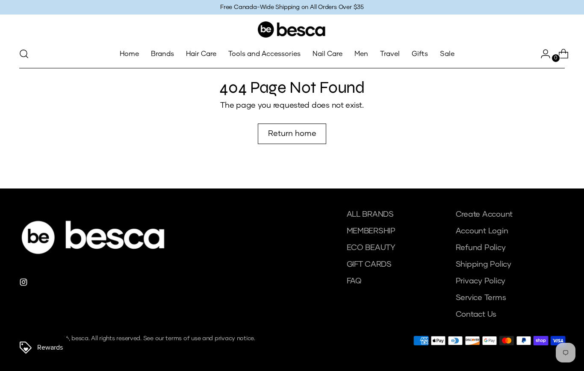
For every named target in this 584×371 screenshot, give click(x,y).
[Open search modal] (23, 53)
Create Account (484, 214)
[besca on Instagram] (24, 284)
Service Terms (481, 298)
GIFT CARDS (369, 264)
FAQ (354, 281)
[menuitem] (129, 53)
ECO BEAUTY (371, 248)
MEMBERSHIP (371, 231)
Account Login (482, 231)
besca (79, 339)
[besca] (292, 29)
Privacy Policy (480, 281)
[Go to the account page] (542, 53)
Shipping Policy (483, 264)
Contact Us (476, 314)
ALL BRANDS (370, 214)
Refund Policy (481, 248)
